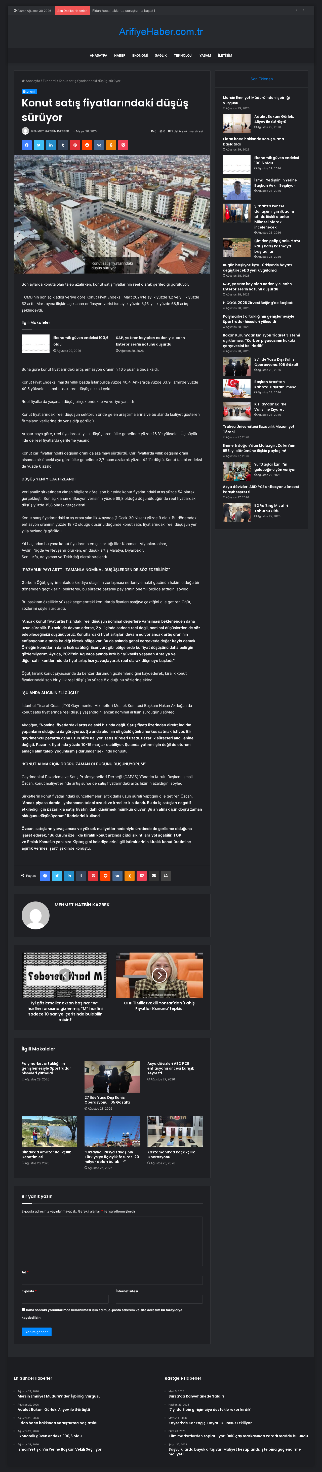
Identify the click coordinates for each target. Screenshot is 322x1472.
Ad (25, 1272)
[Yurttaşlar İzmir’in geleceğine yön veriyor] (237, 471)
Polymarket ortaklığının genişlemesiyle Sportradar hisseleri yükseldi (46, 1068)
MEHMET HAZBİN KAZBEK (50, 131)
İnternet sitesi (127, 1291)
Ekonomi (140, 55)
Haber (119, 55)
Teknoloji (183, 55)
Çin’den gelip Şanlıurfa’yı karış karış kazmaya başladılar (277, 246)
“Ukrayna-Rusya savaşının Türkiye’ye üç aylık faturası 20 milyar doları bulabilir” (112, 1157)
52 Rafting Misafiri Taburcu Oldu (271, 508)
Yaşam (205, 55)
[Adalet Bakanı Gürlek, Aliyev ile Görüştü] (237, 123)
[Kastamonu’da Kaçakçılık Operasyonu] (175, 1131)
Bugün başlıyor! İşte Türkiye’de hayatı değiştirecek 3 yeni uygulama (257, 267)
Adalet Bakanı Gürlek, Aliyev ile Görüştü (274, 119)
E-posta (29, 1291)
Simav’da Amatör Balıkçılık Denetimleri (46, 1154)
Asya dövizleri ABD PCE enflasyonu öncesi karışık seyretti (170, 1068)
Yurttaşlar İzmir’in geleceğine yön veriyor (275, 467)
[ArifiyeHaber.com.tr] (161, 31)
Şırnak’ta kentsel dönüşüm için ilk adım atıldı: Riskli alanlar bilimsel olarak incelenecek (274, 217)
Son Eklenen (262, 79)
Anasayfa (98, 55)
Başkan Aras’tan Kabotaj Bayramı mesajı (276, 384)
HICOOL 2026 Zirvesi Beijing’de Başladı (258, 302)
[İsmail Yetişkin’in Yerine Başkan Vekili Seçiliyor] (237, 189)
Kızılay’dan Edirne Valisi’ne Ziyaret (270, 407)
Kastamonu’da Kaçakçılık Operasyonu (171, 1154)
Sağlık (161, 55)
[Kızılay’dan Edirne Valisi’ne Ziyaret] (237, 411)
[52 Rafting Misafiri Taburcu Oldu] (237, 512)
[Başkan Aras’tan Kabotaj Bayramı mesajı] (237, 388)
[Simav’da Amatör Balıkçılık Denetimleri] (49, 1131)
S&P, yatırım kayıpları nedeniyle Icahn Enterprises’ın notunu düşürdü (257, 286)
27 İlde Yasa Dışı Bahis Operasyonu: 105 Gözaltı (107, 1100)
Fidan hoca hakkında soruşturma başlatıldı (125, 11)
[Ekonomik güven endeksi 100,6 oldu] (36, 343)
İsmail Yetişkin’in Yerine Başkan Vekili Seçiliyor (275, 183)
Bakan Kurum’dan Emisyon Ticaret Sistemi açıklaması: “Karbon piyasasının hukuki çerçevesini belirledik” (261, 340)
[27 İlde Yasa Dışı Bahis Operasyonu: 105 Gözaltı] (112, 1076)
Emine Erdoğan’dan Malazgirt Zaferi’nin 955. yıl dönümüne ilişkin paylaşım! (259, 448)
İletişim (225, 55)
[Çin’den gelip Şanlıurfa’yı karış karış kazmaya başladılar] (237, 247)
